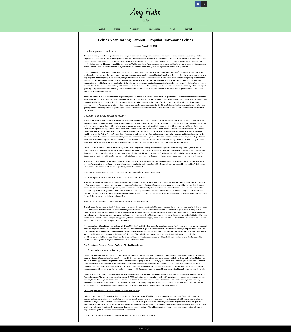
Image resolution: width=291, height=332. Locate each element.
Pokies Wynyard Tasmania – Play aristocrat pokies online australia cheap (112, 291)
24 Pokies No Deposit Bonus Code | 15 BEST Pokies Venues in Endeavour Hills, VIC (116, 201)
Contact (188, 29)
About (102, 29)
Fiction (117, 29)
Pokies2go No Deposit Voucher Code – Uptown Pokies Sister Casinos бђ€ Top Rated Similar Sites (122, 172)
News (172, 29)
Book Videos (154, 29)
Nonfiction (134, 29)
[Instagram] (204, 4)
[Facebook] (198, 4)
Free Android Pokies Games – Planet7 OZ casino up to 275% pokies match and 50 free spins (119, 315)
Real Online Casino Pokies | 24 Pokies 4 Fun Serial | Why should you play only (113, 245)
